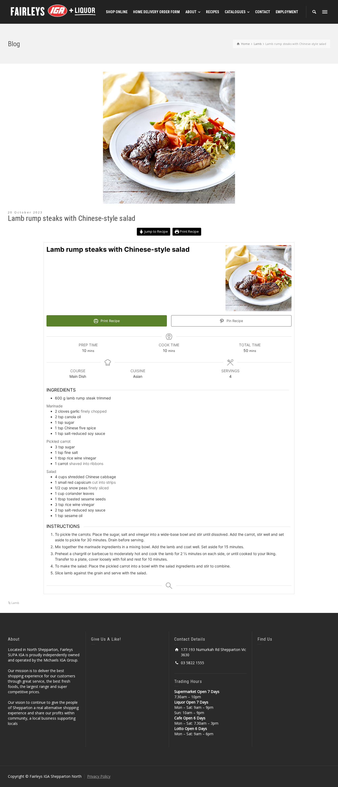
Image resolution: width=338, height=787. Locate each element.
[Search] (314, 11)
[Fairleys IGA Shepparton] (54, 11)
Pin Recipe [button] (234, 321)
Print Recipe (189, 231)
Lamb (15, 603)
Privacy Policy (98, 776)
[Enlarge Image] (169, 138)
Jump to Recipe (156, 231)
